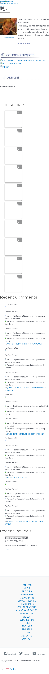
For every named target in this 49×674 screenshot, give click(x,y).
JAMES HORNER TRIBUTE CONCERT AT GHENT (25, 434)
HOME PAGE (27, 585)
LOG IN (26, 632)
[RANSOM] (4, 67)
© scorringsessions (9, 37)
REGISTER (27, 629)
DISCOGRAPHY (26, 597)
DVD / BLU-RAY (26, 619)
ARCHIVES (27, 626)
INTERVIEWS (26, 594)
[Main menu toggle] (5, 10)
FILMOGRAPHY (26, 604)
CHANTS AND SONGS (26, 610)
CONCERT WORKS (27, 600)
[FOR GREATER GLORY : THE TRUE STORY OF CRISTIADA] (23, 60)
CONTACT (27, 638)
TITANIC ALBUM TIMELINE (17, 478)
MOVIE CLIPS (26, 613)
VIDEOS (27, 616)
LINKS (27, 623)
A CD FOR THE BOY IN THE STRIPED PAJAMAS (24, 344)
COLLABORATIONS (26, 607)
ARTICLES (27, 591)
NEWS (27, 588)
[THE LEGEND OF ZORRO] (11, 64)
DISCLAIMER (27, 635)
